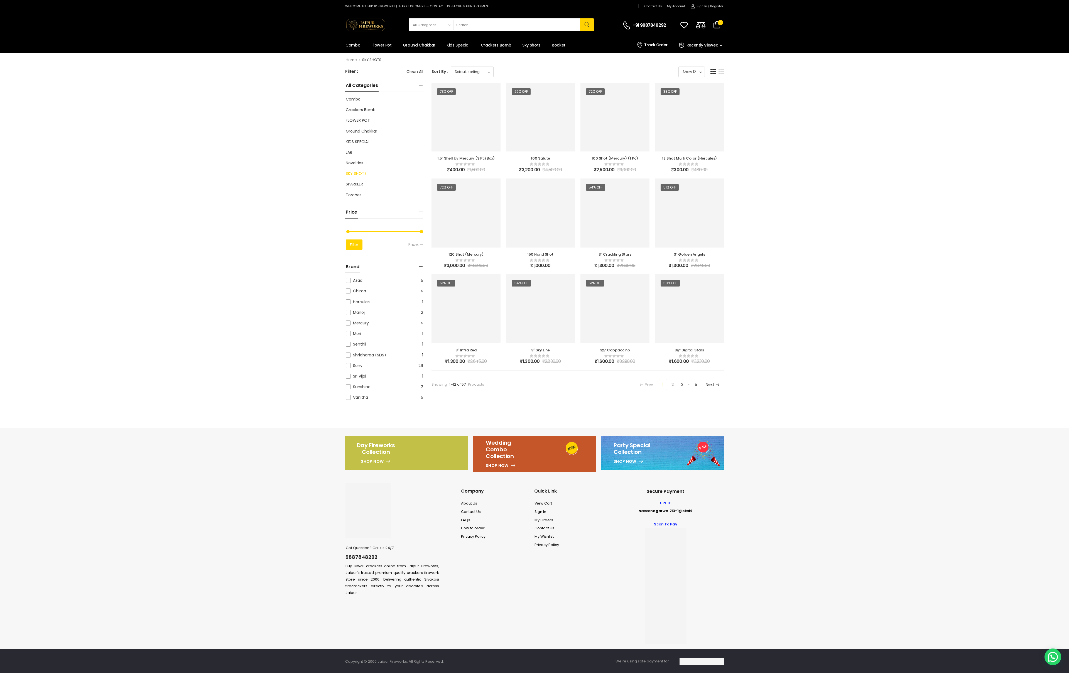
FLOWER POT (358, 120)
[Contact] (627, 25)
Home (351, 59)
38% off (670, 91)
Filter (354, 244)
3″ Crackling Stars (615, 254)
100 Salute (540, 158)
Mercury (361, 323)
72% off (595, 91)
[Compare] (700, 25)
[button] (713, 71)
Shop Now (372, 461)
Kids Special (458, 45)
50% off (670, 283)
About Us (469, 503)
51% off (669, 187)
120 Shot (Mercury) (466, 254)
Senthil (359, 344)
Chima (359, 291)
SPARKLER (354, 184)
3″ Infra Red (466, 350)
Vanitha (360, 397)
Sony (357, 365)
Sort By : (439, 71)
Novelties (354, 162)
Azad (357, 280)
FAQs (465, 520)
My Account (676, 6)
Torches (354, 194)
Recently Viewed (702, 45)
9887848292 (361, 557)
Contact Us (653, 6)
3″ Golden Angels (689, 254)
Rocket (558, 45)
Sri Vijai (359, 376)
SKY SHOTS (356, 173)
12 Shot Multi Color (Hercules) (689, 158)
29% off (521, 91)
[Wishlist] (684, 25)
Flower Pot (381, 45)
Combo (352, 45)
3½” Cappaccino (615, 350)
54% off (595, 187)
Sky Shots (531, 45)
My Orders (543, 520)
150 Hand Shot (540, 254)
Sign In (540, 511)
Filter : (351, 72)
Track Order (656, 45)
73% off (446, 91)
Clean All (414, 71)
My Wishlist (544, 536)
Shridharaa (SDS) (369, 355)
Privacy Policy (473, 536)
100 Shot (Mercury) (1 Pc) (615, 158)
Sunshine (362, 387)
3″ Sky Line (540, 350)
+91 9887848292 (649, 25)
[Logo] (365, 24)
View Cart (543, 503)
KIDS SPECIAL (357, 141)
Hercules (361, 302)
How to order (473, 528)
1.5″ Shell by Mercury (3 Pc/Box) (466, 158)
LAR (349, 152)
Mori (357, 333)
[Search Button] (587, 24)
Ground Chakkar (419, 45)
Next (710, 384)
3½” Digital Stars (689, 350)
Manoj (359, 312)
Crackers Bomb (496, 45)
